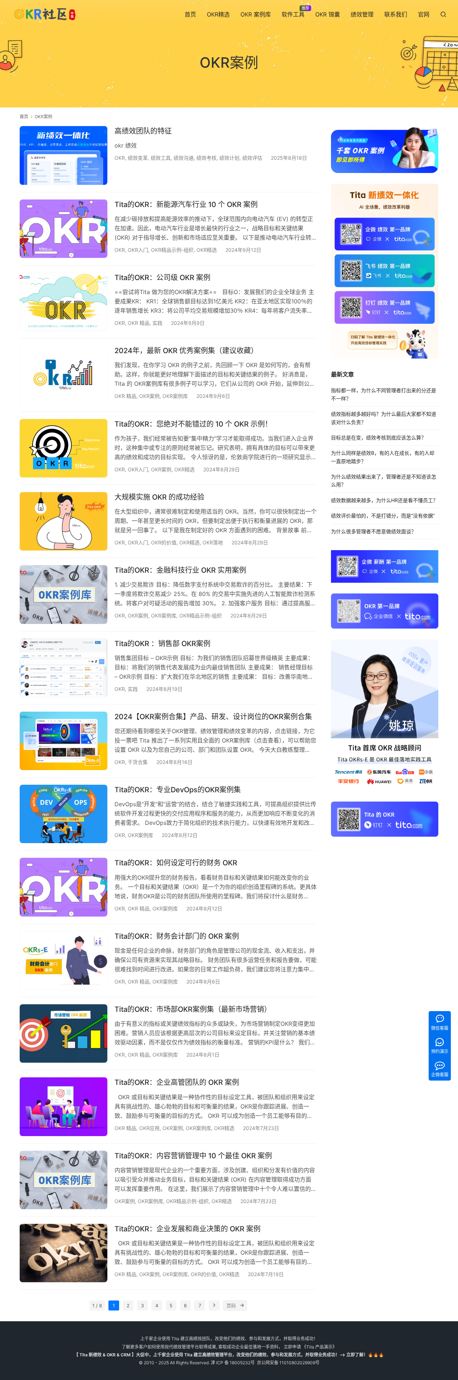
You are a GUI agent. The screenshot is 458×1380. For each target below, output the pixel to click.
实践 (157, 323)
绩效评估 (252, 158)
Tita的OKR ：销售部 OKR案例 (162, 643)
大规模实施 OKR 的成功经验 (159, 497)
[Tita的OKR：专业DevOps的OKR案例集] (63, 814)
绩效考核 (206, 158)
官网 (423, 14)
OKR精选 (218, 14)
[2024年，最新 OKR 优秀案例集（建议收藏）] (63, 375)
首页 (190, 14)
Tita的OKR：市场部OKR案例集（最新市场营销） (192, 1009)
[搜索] (443, 14)
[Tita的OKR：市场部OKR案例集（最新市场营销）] (63, 1033)
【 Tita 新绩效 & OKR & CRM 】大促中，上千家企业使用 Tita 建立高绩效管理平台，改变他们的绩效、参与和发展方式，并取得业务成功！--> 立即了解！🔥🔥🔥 (229, 1354)
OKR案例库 (175, 396)
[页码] (242, 1305)
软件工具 (293, 14)
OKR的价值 (163, 542)
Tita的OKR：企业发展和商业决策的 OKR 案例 (187, 1229)
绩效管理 (362, 14)
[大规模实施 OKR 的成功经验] (63, 521)
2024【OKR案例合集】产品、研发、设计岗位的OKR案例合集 (213, 716)
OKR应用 (149, 1128)
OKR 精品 (139, 323)
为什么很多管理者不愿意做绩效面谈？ (373, 531)
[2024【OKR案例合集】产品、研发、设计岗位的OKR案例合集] (63, 741)
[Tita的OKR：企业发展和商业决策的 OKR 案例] (63, 1253)
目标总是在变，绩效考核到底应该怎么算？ (378, 437)
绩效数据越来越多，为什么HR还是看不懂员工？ (384, 500)
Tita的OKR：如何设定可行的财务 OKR (175, 863)
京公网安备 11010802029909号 (288, 1362)
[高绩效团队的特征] (63, 155)
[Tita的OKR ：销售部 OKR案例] (63, 668)
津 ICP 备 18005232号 (233, 1362)
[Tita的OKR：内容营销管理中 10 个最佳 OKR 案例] (63, 1180)
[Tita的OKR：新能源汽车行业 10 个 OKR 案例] (63, 228)
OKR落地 (213, 542)
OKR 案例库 (255, 14)
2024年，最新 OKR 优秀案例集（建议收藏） (186, 350)
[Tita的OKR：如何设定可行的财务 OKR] (63, 887)
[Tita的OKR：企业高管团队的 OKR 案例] (63, 1106)
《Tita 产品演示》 (319, 1347)
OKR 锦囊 (327, 14)
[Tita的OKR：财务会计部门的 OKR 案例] (63, 960)
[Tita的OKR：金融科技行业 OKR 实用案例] (63, 594)
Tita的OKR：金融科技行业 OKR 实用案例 (180, 570)
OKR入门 (138, 250)
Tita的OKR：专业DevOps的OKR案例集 (177, 789)
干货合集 (138, 762)
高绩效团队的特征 (143, 131)
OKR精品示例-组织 (172, 250)
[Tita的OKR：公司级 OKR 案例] (63, 302)
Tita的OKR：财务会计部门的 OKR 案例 (176, 936)
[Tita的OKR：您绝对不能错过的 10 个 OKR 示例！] (63, 448)
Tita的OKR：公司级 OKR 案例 (162, 277)
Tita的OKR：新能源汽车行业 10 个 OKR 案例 (186, 204)
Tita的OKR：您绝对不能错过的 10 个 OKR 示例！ (193, 424)
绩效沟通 (184, 158)
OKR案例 (149, 396)
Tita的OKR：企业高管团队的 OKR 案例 (176, 1082)
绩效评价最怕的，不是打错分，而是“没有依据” (383, 516)
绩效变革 (138, 158)
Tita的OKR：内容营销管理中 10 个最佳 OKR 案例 (193, 1155)
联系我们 (395, 14)
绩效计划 (229, 158)
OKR (119, 158)
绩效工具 (161, 158)
